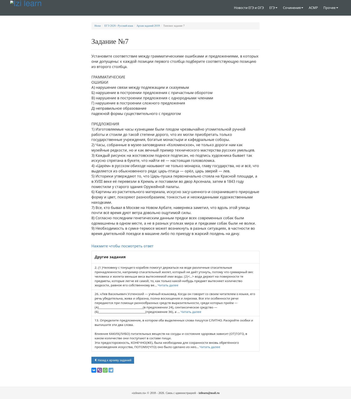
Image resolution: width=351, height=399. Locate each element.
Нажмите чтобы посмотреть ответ (122, 245)
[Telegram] (110, 370)
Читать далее (168, 285)
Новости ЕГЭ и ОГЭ (249, 7)
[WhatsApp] (105, 370)
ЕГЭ (272, 7)
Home (97, 25)
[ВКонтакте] (93, 370)
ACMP (313, 7)
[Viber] (99, 370)
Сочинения (292, 7)
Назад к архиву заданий (114, 360)
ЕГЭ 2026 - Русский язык (118, 25)
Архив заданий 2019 (148, 25)
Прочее (329, 7)
